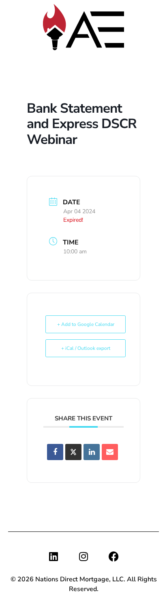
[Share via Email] (110, 452)
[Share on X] (73, 452)
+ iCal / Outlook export (85, 348)
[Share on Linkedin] (92, 452)
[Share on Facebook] (55, 452)
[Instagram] (83, 556)
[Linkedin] (53, 556)
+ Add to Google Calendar (85, 324)
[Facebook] (113, 556)
